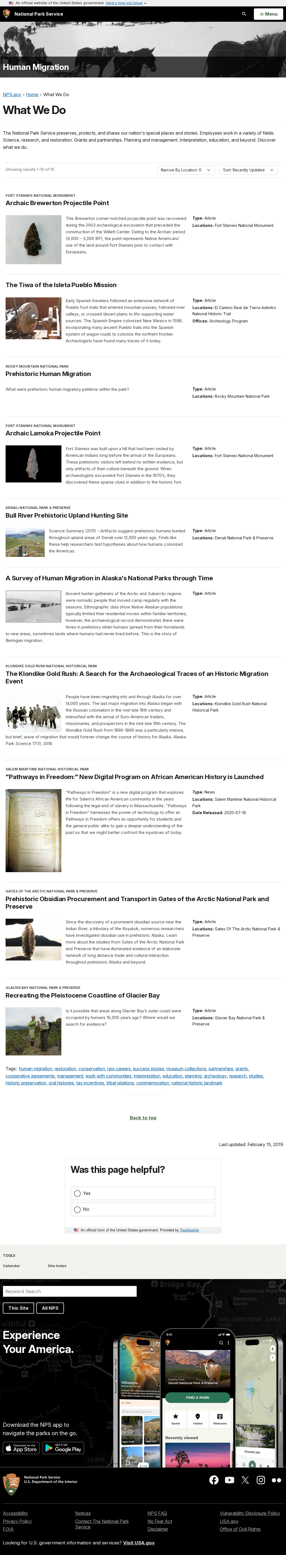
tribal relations (120, 1083)
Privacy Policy (17, 1521)
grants (241, 1068)
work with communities (108, 1076)
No (86, 1209)
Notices (83, 1513)
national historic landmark (196, 1083)
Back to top (143, 1117)
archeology (215, 1076)
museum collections (186, 1068)
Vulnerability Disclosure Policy (250, 1513)
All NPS (50, 1308)
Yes (86, 1193)
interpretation (147, 1076)
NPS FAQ (157, 1513)
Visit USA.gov (139, 1543)
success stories (148, 1068)
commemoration (152, 1083)
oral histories (61, 1083)
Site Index (57, 1265)
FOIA (8, 1529)
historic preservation (26, 1083)
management (70, 1076)
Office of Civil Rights (240, 1529)
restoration (65, 1068)
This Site (18, 1308)
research (238, 1076)
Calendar (11, 1265)
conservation (91, 1068)
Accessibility (15, 1513)
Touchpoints (189, 1230)
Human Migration (36, 67)
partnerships (221, 1068)
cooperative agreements (30, 1076)
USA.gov (229, 1521)
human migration (35, 1068)
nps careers (119, 1068)
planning (193, 1076)
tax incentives (90, 1083)
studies (256, 1076)
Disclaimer (157, 1529)
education (173, 1076)
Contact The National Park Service (102, 1524)
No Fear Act (159, 1521)
